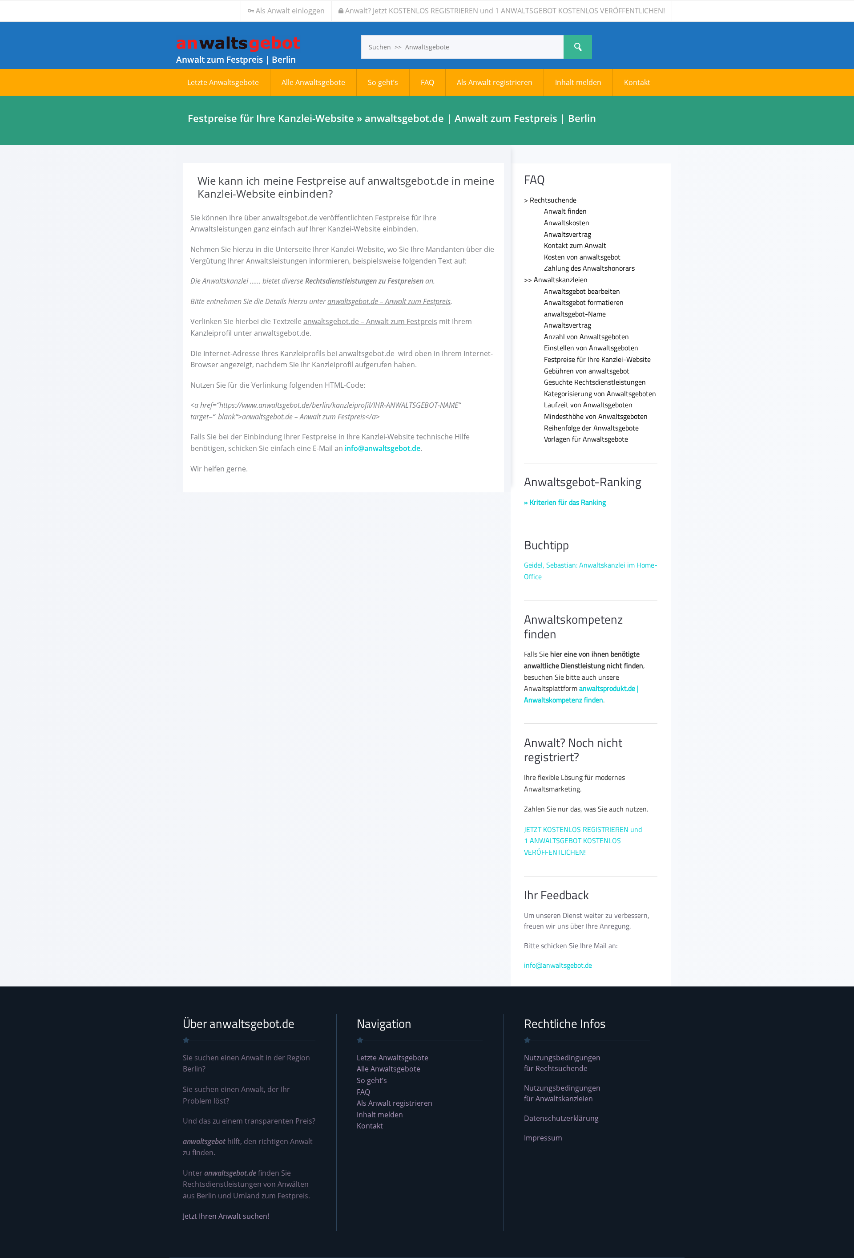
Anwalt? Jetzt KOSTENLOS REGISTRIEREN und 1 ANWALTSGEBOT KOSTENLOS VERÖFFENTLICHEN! (505, 11)
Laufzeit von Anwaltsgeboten (588, 404)
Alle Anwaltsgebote (313, 82)
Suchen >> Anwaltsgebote (578, 47)
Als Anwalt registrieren (494, 82)
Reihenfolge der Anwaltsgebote (591, 427)
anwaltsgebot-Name (575, 313)
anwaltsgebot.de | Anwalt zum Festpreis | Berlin (238, 44)
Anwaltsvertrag (567, 234)
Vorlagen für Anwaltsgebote (586, 439)
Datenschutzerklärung (561, 1118)
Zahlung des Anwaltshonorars (589, 268)
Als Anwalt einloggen (290, 11)
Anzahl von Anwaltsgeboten (586, 336)
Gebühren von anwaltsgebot (586, 370)
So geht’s (383, 82)
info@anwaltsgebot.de (382, 448)
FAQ (427, 82)
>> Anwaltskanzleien (556, 279)
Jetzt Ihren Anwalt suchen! (226, 1216)
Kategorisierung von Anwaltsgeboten (600, 393)
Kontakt (637, 82)
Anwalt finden (565, 211)
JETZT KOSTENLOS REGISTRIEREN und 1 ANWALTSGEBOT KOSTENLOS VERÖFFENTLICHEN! (583, 840)
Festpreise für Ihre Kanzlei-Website (597, 359)
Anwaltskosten (566, 222)
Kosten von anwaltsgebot (582, 257)
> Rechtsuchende (550, 200)
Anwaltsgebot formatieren (584, 302)
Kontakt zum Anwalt (575, 245)
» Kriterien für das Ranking (565, 502)
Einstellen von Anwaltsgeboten (591, 347)
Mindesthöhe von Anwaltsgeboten (596, 416)
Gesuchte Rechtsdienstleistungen (595, 382)
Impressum (543, 1138)
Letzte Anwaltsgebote (223, 82)
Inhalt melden (578, 82)
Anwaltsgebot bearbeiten (582, 291)
